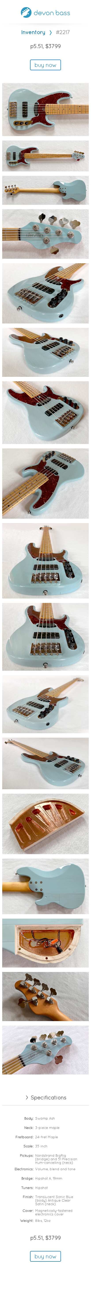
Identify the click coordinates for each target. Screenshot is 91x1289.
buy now (45, 65)
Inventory (33, 32)
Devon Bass (45, 12)
